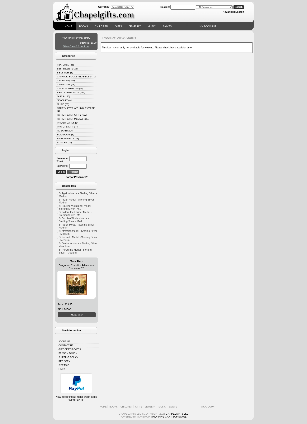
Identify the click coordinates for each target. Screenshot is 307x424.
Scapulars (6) (65, 134)
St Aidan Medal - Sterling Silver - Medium (77, 201)
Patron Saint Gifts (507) (72, 115)
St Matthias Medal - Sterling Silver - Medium (78, 232)
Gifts (118, 26)
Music (152, 26)
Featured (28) (65, 64)
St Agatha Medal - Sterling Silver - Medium (78, 195)
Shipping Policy (68, 357)
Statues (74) (64, 142)
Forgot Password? (77, 177)
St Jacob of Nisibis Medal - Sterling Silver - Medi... (74, 220)
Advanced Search (233, 11)
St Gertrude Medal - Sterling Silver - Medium (78, 245)
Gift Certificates (69, 349)
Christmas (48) (66, 84)
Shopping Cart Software (168, 416)
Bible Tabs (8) (65, 72)
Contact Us (65, 345)
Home (68, 26)
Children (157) (66, 80)
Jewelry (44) (64, 100)
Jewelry (135, 26)
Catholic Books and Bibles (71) (76, 76)
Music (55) (63, 104)
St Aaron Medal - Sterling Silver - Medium (77, 226)
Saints (167, 26)
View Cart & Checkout (76, 46)
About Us (64, 341)
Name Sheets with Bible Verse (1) (76, 109)
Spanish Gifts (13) (68, 138)
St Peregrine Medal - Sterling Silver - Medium (75, 251)
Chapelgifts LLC (177, 413)
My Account (207, 26)
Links (61, 369)
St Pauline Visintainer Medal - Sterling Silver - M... (76, 207)
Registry (64, 361)
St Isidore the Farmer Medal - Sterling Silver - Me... (75, 214)
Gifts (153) (63, 96)
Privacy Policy (67, 353)
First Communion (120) (71, 92)
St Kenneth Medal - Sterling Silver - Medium (78, 239)
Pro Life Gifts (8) (68, 126)
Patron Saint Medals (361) (73, 118)
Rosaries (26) (65, 130)
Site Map (63, 365)
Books (83, 26)
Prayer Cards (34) (68, 122)
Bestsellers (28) (67, 68)
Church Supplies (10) (70, 88)
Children (101, 26)
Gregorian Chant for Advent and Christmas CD (77, 267)
